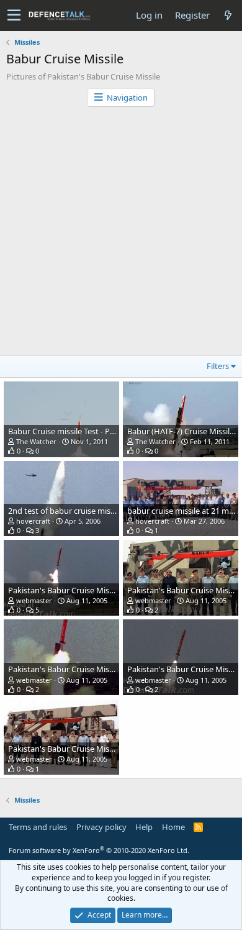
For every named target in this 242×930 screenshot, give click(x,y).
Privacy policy (101, 826)
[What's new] (228, 15)
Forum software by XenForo (99, 850)
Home (173, 826)
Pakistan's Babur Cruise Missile (64, 590)
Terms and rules (38, 826)
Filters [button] (218, 366)
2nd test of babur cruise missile (65, 510)
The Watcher (36, 441)
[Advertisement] (121, 234)
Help (144, 826)
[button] (13, 15)
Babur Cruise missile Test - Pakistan (72, 431)
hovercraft (33, 521)
